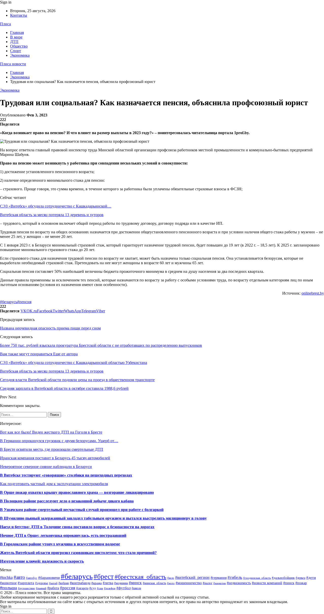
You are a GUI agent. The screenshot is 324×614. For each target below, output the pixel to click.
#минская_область (154, 583)
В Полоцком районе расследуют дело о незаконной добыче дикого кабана (67, 501)
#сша (100, 588)
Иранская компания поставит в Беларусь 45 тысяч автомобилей (55, 458)
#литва (108, 583)
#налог (207, 583)
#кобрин (63, 583)
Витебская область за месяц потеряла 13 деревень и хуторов (52, 215)
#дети (311, 578)
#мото (171, 583)
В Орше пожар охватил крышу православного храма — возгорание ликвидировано (77, 492)
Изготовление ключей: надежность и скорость (42, 561)
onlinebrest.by (312, 293)
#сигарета (82, 588)
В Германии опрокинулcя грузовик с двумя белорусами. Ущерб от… (59, 441)
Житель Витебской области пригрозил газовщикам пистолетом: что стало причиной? (78, 552)
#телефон (109, 588)
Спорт (15, 51)
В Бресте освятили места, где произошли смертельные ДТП (51, 449)
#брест (104, 576)
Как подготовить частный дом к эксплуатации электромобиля (54, 484)
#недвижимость (239, 583)
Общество (19, 46)
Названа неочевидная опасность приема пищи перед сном (50, 328)
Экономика (20, 55)
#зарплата (26, 583)
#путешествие (26, 588)
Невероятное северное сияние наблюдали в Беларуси (46, 466)
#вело (170, 577)
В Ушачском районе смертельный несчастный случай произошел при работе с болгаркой (82, 509)
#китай (53, 583)
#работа (53, 588)
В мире (16, 37)
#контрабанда (80, 583)
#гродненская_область (257, 577)
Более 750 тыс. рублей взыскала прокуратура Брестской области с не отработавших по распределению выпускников (101, 345)
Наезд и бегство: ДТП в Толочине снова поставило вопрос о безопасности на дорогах (77, 527)
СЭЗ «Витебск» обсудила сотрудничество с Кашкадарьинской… (55, 206)
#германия (219, 578)
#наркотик (219, 583)
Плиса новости (13, 64)
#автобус (31, 577)
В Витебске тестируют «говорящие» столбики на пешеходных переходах (66, 475)
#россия (67, 587)
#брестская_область (140, 576)
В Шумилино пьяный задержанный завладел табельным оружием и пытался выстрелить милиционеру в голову (103, 518)
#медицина (121, 583)
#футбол (123, 588)
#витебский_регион (192, 577)
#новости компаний (267, 583)
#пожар (301, 583)
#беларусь (8, 302)
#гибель (235, 577)
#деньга (300, 578)
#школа (136, 588)
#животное (8, 583)
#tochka (6, 577)
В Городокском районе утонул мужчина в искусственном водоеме (60, 544)
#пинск (288, 583)
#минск (135, 583)
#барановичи (49, 578)
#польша (8, 587)
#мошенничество (189, 583)
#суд (92, 588)
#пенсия (24, 302)
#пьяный (41, 588)
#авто (19, 577)
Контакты (18, 15)
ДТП (14, 41)
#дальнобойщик (283, 578)
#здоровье (41, 583)
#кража (96, 583)
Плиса (5, 24)
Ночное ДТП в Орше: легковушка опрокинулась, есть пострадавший (63, 535)
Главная (17, 32)
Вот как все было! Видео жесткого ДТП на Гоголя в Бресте (51, 432)
